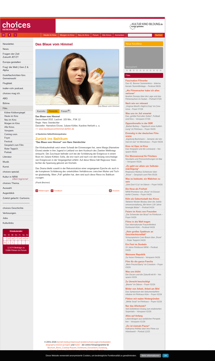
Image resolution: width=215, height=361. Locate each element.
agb (96, 342)
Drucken (115, 191)
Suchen (158, 35)
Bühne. (6, 103)
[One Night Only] (137, 71)
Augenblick (8, 193)
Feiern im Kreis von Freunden (141, 211)
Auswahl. (7, 188)
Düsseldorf (92, 348)
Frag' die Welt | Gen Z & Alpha (15, 69)
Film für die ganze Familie (139, 261)
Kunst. (6, 166)
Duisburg (102, 348)
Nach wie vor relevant (136, 103)
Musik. (6, 161)
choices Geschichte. (13, 208)
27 (16, 239)
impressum (76, 342)
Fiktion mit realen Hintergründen (142, 298)
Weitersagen (44, 191)
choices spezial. (11, 171)
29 (23, 239)
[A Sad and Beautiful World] (143, 71)
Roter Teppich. (11, 148)
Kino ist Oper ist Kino (136, 146)
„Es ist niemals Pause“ (137, 326)
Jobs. (5, 218)
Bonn (58, 348)
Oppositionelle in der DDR (139, 123)
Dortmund (82, 348)
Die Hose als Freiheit (136, 189)
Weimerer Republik (135, 254)
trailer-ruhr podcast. (13, 88)
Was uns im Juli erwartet (138, 113)
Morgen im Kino (67, 35)
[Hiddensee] (160, 71)
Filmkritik (53, 111)
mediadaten (105, 342)
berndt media (63, 342)
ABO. (5, 98)
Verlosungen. (10, 213)
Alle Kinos (106, 35)
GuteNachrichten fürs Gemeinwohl (14, 77)
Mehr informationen (150, 355)
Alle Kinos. (9, 127)
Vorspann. (9, 130)
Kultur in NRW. (10, 176)
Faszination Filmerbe (136, 80)
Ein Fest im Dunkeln (136, 244)
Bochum (51, 348)
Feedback (58, 191)
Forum (96, 35)
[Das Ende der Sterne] (140, 71)
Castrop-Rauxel (69, 348)
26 (12, 239)
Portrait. (8, 152)
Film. (5, 108)
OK (165, 355)
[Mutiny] (154, 71)
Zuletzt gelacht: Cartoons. (16, 198)
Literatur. (7, 156)
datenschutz (87, 342)
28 (20, 239)
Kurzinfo (41, 111)
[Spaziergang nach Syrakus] (127, 71)
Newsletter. (8, 44)
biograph (50, 345)
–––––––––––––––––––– (16, 203)
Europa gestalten (12, 62)
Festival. (8, 141)
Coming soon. (11, 134)
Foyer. (7, 138)
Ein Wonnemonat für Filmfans (141, 156)
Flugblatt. (8, 83)
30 (27, 239)
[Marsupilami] (130, 71)
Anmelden (119, 35)
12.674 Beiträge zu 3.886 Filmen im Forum (16, 249)
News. (6, 49)
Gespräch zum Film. (14, 145)
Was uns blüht (132, 271)
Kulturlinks (8, 223)
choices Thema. (11, 183)
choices (59, 345)
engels (67, 345)
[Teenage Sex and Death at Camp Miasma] (147, 71)
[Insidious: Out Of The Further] (133, 71)
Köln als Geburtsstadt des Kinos (142, 199)
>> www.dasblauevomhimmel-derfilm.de (54, 129)
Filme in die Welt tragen (137, 221)
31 (5, 242)
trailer (77, 345)
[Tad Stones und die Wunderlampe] (157, 71)
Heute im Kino (50, 35)
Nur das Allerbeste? (135, 306)
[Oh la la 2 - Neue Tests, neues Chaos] (150, 71)
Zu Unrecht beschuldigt (137, 281)
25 (9, 239)
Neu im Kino (83, 35)
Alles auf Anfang (134, 316)
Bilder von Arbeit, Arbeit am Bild (142, 289)
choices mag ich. (11, 93)
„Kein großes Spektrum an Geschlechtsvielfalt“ (139, 233)
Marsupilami (131, 67)
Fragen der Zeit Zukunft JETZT (18, 55)
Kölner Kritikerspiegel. (15, 112)
